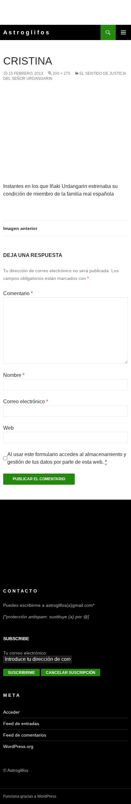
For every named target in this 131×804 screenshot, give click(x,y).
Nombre (13, 375)
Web (8, 428)
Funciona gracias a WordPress (29, 796)
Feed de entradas (21, 723)
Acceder (11, 712)
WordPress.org (18, 746)
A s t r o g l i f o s (26, 32)
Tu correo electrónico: (25, 652)
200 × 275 (61, 73)
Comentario (18, 293)
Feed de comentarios (24, 735)
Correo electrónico (25, 401)
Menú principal (123, 32)
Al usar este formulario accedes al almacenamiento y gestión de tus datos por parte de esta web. (66, 458)
